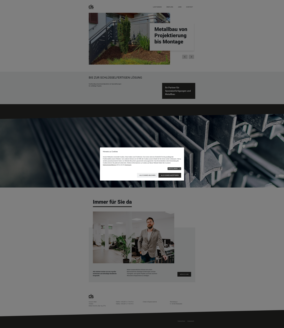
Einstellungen (172, 168)
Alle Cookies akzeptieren (170, 175)
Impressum (128, 165)
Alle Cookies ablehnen (147, 175)
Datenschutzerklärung (109, 165)
